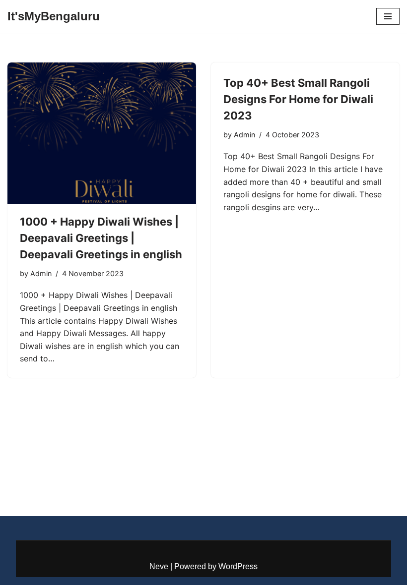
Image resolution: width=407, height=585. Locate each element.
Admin (41, 273)
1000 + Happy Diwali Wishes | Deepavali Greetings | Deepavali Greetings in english (101, 238)
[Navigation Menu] (388, 16)
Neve (158, 566)
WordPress (238, 566)
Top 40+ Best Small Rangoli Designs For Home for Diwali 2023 (298, 99)
